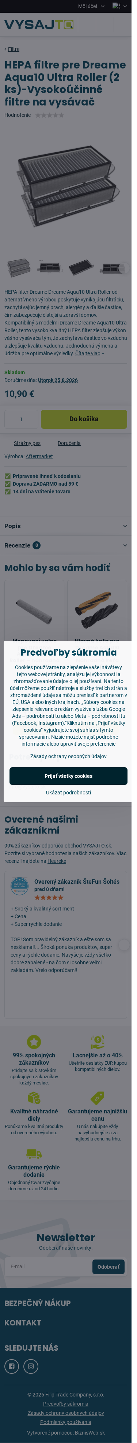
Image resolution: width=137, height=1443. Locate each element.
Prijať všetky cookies (68, 776)
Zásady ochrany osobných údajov (68, 756)
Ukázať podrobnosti (68, 792)
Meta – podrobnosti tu (100, 716)
